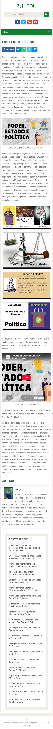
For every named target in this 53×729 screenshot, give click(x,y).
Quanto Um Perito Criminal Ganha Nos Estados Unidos (24, 605)
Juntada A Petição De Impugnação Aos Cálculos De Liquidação (25, 557)
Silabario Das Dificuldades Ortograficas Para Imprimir (21, 573)
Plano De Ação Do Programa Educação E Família (22, 668)
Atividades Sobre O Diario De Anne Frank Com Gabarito (25, 597)
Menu (5, 32)
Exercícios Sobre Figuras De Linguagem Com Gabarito (22, 613)
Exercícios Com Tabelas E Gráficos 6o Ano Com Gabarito (25, 581)
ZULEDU (26, 6)
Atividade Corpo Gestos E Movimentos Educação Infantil (23, 589)
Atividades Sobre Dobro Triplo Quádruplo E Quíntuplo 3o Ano (23, 565)
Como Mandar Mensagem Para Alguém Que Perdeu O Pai (23, 621)
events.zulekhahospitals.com (15, 723)
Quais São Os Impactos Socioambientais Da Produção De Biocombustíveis (24, 548)
